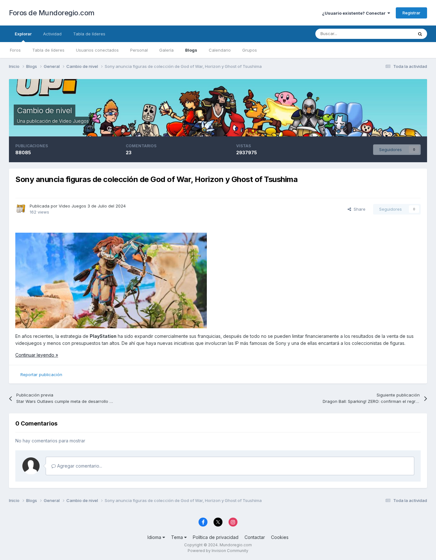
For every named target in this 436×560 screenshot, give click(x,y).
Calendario (220, 50)
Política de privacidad (215, 537)
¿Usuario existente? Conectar (354, 13)
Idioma (154, 537)
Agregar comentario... (79, 466)
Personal (139, 50)
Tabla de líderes (48, 50)
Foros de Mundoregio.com (51, 13)
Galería (166, 50)
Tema (177, 537)
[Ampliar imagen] (111, 280)
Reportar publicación (41, 374)
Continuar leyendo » (36, 355)
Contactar (254, 537)
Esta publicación (389, 33)
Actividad (52, 33)
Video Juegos (74, 121)
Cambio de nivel (44, 110)
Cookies (280, 537)
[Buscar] (420, 34)
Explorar (23, 33)
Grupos (249, 50)
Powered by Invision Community (218, 550)
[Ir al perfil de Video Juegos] (20, 208)
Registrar (411, 12)
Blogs (191, 50)
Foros (15, 50)
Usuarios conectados (97, 50)
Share (358, 209)
